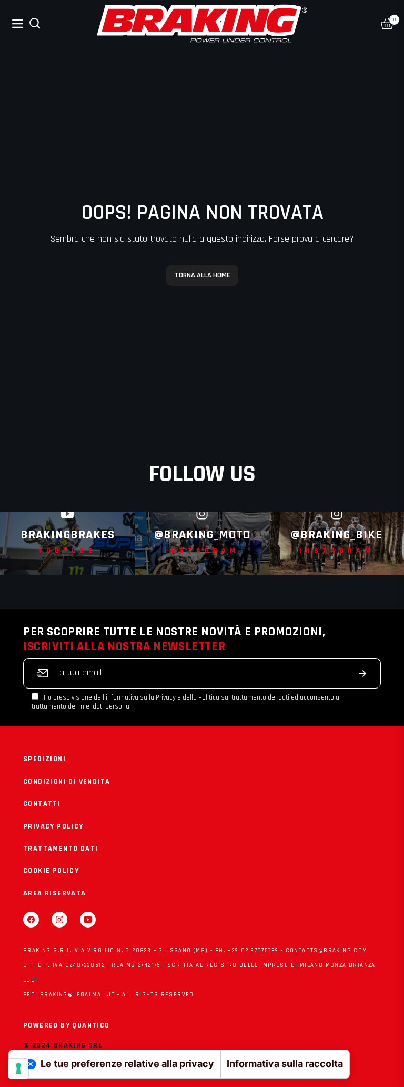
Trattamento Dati (60, 848)
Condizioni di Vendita (66, 781)
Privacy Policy (53, 826)
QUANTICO (90, 1025)
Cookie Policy (51, 870)
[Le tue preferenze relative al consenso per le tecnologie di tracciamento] (18, 1069)
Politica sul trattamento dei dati (243, 697)
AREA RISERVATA (54, 893)
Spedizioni (44, 759)
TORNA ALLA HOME (202, 275)
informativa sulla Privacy (141, 697)
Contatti (41, 804)
